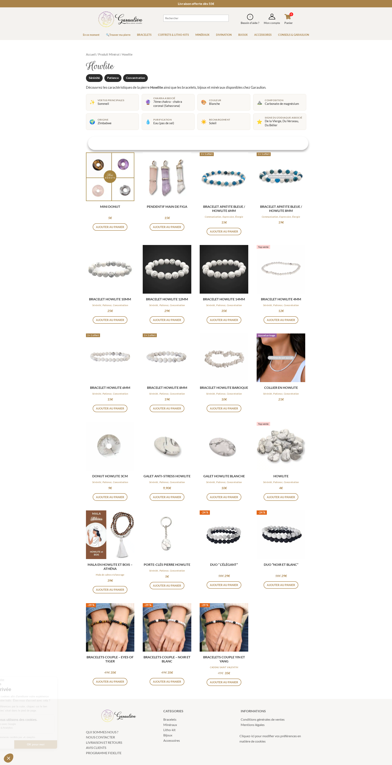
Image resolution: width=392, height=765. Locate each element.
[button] (8, 758)
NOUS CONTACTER (100, 737)
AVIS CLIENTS (96, 747)
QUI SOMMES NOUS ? (102, 732)
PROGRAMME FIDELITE (103, 753)
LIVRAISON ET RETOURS (104, 742)
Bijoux (167, 735)
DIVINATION (224, 34)
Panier (288, 23)
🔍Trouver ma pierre (118, 34)
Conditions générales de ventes (263, 719)
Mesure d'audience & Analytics (28, 727)
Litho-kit (169, 730)
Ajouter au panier (110, 227)
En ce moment (91, 34)
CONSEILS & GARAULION (293, 34)
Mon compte (272, 23)
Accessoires (171, 740)
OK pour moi (68, 744)
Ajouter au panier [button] (224, 231)
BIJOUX (243, 34)
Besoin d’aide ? (250, 23)
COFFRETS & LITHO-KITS (173, 34)
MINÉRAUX (202, 34)
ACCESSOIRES (263, 34)
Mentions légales (253, 725)
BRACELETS (144, 34)
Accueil (91, 54)
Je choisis (25, 744)
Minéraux (170, 725)
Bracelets (169, 719)
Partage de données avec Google (30, 724)
